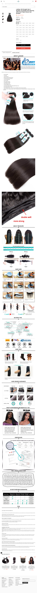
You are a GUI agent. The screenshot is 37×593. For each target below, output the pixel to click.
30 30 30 (30, 25)
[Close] (1, 553)
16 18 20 (24, 27)
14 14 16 (24, 34)
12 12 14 (20, 34)
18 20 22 (27, 27)
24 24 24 (20, 25)
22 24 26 (33, 27)
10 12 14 (33, 25)
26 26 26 (24, 25)
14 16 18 (20, 27)
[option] (9, 17)
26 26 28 (24, 36)
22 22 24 (17, 36)
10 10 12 (17, 34)
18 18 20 (30, 34)
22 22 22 (17, 25)
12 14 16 (17, 27)
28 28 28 (27, 25)
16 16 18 (27, 34)
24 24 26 (20, 36)
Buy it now (23, 48)
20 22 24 (30, 27)
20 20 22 (33, 34)
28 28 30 (27, 36)
